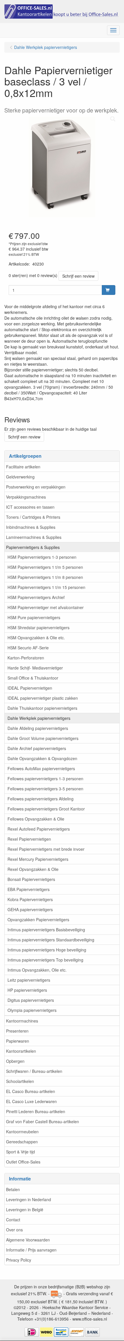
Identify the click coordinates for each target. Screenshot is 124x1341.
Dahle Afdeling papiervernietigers (37, 728)
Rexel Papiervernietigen (29, 839)
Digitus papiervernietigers (30, 1000)
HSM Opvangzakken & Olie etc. (36, 637)
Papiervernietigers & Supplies (33, 547)
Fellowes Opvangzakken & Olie (35, 819)
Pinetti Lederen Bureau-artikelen (35, 1111)
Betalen (13, 1189)
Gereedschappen (22, 1141)
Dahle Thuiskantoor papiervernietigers (42, 708)
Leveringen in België (24, 1209)
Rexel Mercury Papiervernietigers (37, 859)
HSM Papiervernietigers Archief (36, 597)
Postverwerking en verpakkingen (35, 487)
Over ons (14, 1230)
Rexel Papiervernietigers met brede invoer (45, 849)
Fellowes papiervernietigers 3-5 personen (45, 788)
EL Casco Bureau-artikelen (30, 1091)
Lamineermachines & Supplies (33, 537)
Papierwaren (17, 1041)
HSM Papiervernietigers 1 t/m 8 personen (45, 577)
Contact (13, 1219)
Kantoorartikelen (21, 1051)
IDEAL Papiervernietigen (29, 688)
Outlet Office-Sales (23, 1162)
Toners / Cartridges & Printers (33, 517)
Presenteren (17, 1031)
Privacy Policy (18, 1260)
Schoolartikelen (20, 1081)
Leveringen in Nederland (28, 1199)
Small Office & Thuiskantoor (32, 678)
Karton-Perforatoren (25, 658)
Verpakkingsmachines (26, 497)
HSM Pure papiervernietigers (33, 617)
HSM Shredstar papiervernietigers (38, 627)
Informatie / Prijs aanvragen (31, 1250)
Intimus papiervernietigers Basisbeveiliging (46, 929)
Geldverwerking (20, 477)
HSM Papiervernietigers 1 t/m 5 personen (45, 567)
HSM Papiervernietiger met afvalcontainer (45, 607)
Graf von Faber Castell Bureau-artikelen (42, 1121)
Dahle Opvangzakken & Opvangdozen (42, 758)
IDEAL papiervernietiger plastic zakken (42, 698)
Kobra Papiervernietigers (30, 899)
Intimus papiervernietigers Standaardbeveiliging (50, 940)
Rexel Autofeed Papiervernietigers (38, 829)
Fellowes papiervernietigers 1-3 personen (45, 778)
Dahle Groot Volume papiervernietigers (42, 738)
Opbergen (15, 1061)
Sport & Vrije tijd (20, 1152)
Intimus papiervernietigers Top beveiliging (45, 960)
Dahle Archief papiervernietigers (36, 748)
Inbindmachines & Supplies (30, 527)
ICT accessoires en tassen (30, 507)
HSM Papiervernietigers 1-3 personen (41, 557)
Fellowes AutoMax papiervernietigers (41, 768)
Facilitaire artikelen (23, 467)
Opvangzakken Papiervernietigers (38, 919)
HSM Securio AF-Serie (28, 648)
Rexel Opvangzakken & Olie (33, 869)
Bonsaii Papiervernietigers (31, 879)
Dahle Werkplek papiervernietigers (38, 718)
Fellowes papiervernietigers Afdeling (40, 799)
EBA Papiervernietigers (28, 889)
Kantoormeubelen (22, 1131)
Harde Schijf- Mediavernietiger (35, 668)
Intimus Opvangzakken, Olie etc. (37, 970)
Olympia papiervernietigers (32, 1010)
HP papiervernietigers (27, 990)
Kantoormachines (22, 1021)
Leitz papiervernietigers (28, 980)
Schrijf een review (78, 276)
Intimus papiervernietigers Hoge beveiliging (46, 950)
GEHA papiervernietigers (30, 909)
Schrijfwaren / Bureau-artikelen (34, 1071)
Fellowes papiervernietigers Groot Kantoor (46, 809)
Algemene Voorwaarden (28, 1240)
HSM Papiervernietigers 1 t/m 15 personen (46, 587)
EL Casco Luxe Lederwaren (31, 1101)
